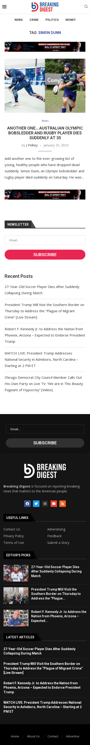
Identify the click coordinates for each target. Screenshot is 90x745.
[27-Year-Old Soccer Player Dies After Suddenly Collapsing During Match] (15, 573)
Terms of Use (13, 542)
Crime (34, 19)
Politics (52, 19)
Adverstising (56, 529)
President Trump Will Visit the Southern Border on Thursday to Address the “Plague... (56, 594)
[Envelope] (54, 503)
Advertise (72, 736)
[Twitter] (36, 503)
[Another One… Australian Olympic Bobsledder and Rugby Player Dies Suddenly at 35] (45, 85)
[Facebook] (27, 503)
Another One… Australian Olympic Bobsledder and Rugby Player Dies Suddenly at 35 (45, 133)
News (19, 19)
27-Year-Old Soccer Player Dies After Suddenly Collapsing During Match (56, 571)
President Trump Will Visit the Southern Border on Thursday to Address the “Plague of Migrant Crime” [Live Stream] (44, 310)
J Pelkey (32, 145)
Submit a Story (58, 542)
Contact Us (11, 529)
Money (71, 19)
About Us (33, 736)
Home (15, 736)
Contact (53, 736)
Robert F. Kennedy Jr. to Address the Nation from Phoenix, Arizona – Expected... (58, 616)
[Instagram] (45, 503)
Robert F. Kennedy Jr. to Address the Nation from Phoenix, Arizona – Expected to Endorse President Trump (45, 335)
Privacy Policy (13, 536)
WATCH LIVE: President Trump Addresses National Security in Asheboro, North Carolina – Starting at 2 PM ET (41, 359)
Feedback (54, 536)
